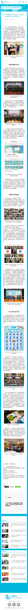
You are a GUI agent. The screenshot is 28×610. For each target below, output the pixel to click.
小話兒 (7, 8)
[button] (23, 2)
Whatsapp (18, 486)
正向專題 (13, 8)
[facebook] (19, 2)
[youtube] (14, 604)
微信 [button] (12, 486)
